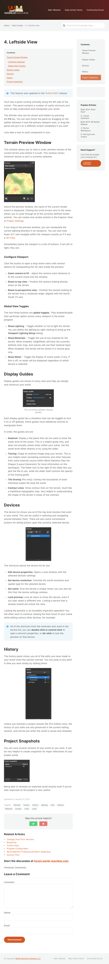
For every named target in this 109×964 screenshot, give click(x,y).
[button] (33, 823)
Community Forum (95, 10)
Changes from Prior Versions (20, 839)
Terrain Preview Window (17, 57)
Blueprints (11, 842)
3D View (10, 237)
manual (60, 805)
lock (52, 805)
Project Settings (15, 221)
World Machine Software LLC (28, 958)
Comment (9, 882)
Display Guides (13, 70)
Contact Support (87, 163)
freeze (26, 805)
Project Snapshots (14, 81)
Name (7, 912)
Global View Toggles (17, 66)
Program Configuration (17, 848)
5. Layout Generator (85, 117)
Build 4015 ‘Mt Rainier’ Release (90, 123)
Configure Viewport (16, 62)
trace (27, 809)
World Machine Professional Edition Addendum (29, 851)
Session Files (13, 855)
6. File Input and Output (88, 135)
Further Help (13, 845)
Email (7, 925)
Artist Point (52, 93)
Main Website (54, 10)
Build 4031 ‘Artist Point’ (88, 110)
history (35, 805)
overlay (18, 809)
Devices (10, 74)
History (10, 78)
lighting (44, 805)
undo (34, 809)
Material (8, 809)
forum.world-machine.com (51, 861)
